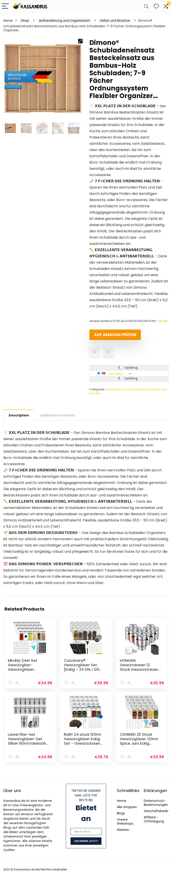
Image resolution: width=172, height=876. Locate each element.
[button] (80, 41)
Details (161, 321)
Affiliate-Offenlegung (154, 819)
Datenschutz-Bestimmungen (156, 802)
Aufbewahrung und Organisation (64, 20)
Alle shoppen (127, 807)
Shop (25, 20)
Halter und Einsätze (115, 20)
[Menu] (5, 6)
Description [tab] (19, 415)
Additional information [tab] (57, 415)
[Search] (146, 6)
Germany (116, 373)
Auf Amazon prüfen (115, 334)
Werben (123, 830)
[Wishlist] (156, 6)
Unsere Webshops (125, 821)
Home (8, 20)
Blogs (121, 813)
